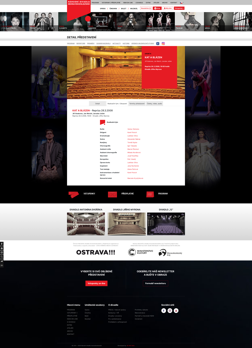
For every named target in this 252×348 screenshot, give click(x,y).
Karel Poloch (132, 132)
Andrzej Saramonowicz (7, 30)
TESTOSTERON (6, 28)
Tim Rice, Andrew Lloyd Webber (213, 30)
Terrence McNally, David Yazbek (126, 30)
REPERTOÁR (80, 43)
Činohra (88, 313)
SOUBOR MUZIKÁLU (103, 43)
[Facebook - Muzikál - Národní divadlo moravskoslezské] (157, 43)
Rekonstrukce (140, 313)
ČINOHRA (113, 9)
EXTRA (69, 325)
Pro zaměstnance (114, 319)
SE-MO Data (130, 345)
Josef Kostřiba (132, 156)
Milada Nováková (133, 152)
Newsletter (145, 8)
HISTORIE (126, 43)
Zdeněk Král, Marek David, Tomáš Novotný (70, 30)
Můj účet (168, 8)
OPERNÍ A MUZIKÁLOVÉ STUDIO (142, 43)
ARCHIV (70, 331)
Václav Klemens (133, 129)
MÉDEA (178, 28)
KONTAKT (70, 334)
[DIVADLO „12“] (166, 224)
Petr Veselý (131, 159)
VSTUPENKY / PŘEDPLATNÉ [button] (111, 2)
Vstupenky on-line (96, 283)
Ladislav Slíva (132, 136)
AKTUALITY (117, 43)
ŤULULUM (150, 28)
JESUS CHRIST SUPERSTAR (214, 28)
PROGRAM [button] (95, 2)
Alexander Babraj (133, 139)
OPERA (103, 9)
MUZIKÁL (134, 9)
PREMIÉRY (90, 43)
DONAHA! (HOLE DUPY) (125, 28)
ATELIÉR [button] (156, 2)
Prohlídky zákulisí (141, 310)
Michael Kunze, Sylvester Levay (38, 30)
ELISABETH (34, 28)
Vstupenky (179, 8)
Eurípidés (178, 30)
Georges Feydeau (151, 30)
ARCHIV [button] (164, 2)
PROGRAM (71, 43)
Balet (86, 316)
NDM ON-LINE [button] (128, 2)
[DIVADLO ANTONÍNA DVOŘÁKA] (86, 224)
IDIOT (90, 28)
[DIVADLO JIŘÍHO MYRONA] (127, 224)
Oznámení (138, 319)
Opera (87, 310)
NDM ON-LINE (72, 319)
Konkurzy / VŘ (113, 313)
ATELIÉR (70, 328)
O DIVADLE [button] (139, 2)
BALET (123, 9)
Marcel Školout (133, 149)
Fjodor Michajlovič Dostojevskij (96, 30)
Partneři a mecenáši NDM (144, 316)
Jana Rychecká (133, 166)
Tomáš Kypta (132, 142)
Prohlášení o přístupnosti (117, 322)
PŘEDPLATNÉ (127, 193)
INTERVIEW (63, 28)
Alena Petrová (132, 169)
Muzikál (87, 319)
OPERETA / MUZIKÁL (210, 26)
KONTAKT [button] (173, 2)
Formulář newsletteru (155, 283)
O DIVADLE (71, 322)
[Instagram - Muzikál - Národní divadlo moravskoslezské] (163, 43)
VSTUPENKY (89, 193)
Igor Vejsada (132, 146)
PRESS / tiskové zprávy (117, 310)
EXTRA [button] (148, 2)
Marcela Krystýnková (135, 178)
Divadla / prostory (115, 316)
